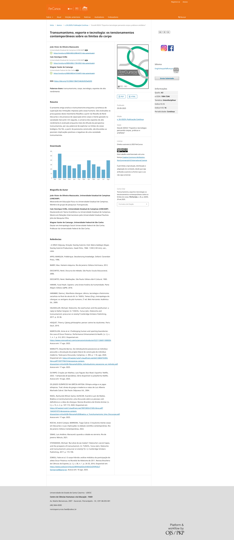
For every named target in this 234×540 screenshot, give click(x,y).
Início (52, 25)
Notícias (87, 17)
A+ (160, 32)
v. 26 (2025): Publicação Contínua (76, 25)
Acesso (185, 2)
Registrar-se (175, 2)
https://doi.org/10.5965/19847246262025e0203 (73, 81)
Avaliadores (99, 17)
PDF (122, 96)
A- (168, 32)
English (158, 68)
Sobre (49, 17)
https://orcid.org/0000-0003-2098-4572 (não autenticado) (74, 53)
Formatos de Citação (126, 204)
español (164, 68)
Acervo (59, 25)
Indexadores (113, 17)
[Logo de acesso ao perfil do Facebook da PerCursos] (171, 50)
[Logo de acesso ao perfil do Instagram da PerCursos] (163, 50)
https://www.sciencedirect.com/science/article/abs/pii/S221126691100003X (80, 340)
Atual (59, 17)
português (176, 70)
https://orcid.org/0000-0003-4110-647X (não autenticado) (74, 73)
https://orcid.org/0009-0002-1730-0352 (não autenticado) (74, 63)
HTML (133, 96)
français (170, 68)
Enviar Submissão (167, 78)
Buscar (183, 17)
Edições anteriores (72, 17)
